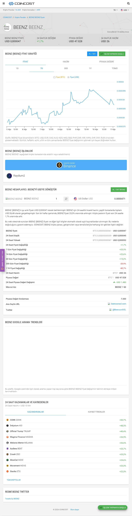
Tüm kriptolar (14, 480)
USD (85, 198)
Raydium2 (19, 175)
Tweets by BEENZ (12, 499)
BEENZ (28, 198)
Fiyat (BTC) (60, 77)
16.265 (18, 10)
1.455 (37, 10)
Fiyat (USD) (74, 77)
